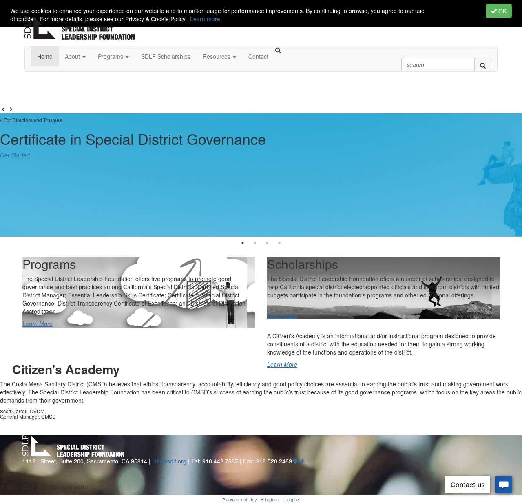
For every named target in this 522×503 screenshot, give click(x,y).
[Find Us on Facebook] (303, 461)
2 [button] (255, 243)
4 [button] (279, 243)
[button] (75, 56)
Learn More (37, 323)
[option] (261, 175)
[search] (483, 64)
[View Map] (295, 461)
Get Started (15, 155)
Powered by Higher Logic (261, 499)
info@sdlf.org (169, 461)
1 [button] (243, 243)
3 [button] (267, 243)
